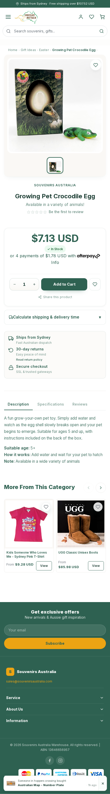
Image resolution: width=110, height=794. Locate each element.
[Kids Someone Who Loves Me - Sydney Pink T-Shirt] (29, 523)
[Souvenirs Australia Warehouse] (26, 16)
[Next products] (101, 488)
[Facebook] (49, 760)
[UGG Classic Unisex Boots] (81, 523)
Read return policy (29, 359)
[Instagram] (60, 760)
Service (13, 697)
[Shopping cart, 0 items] (102, 17)
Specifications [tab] (50, 404)
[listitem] (55, 165)
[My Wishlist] (91, 17)
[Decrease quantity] (14, 284)
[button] (95, 64)
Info (55, 262)
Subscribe (55, 643)
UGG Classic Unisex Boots (78, 552)
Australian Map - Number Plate (41, 785)
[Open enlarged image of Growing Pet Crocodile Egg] (55, 105)
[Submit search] (101, 31)
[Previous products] (88, 488)
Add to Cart (64, 284)
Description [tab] (18, 404)
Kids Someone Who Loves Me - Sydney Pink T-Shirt (26, 554)
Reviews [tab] (79, 404)
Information (17, 720)
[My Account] (81, 17)
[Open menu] (8, 16)
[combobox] (55, 31)
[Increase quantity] (34, 284)
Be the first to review (66, 212)
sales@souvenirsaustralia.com (29, 681)
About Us (14, 709)
